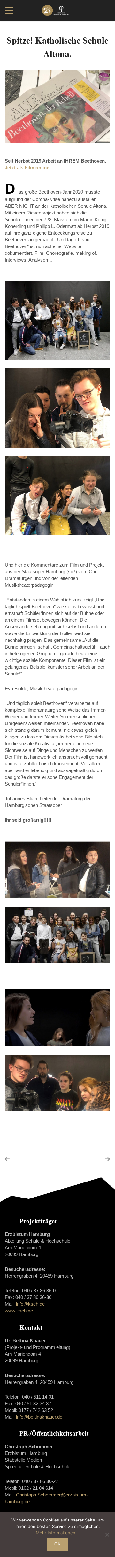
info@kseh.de (30, 1304)
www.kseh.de (19, 1310)
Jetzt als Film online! (28, 167)
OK (57, 1544)
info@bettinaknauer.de (39, 1417)
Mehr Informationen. (56, 1532)
